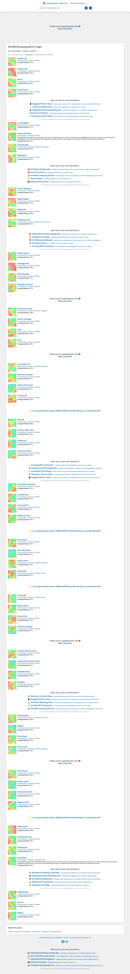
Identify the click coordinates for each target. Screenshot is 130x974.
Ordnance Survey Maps (42, 474)
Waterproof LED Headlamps (44, 468)
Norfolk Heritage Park (26, 484)
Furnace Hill (22, 395)
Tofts (19, 329)
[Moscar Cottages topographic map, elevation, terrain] (12, 322)
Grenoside (21, 595)
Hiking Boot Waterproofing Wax (46, 110)
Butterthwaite (23, 274)
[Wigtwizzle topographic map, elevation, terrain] (12, 212)
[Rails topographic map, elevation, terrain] (12, 343)
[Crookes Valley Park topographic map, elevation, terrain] (12, 433)
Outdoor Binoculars (39, 181)
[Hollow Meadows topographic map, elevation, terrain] (12, 191)
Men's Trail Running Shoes (42, 956)
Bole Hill (20, 420)
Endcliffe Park (23, 495)
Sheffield (37, 60)
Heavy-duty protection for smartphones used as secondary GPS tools (77, 104)
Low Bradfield (23, 123)
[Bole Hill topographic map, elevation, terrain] (12, 423)
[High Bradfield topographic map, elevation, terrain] (12, 202)
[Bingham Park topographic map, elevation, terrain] (12, 805)
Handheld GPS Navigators (42, 959)
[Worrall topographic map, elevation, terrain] (12, 905)
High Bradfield (23, 199)
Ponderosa (21, 441)
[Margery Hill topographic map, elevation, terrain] (12, 72)
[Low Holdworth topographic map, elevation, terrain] (12, 367)
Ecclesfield (21, 571)
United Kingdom (22, 60)
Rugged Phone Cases (42, 104)
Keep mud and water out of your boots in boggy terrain (73, 882)
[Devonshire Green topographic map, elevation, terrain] (12, 795)
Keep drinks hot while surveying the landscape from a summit (73, 471)
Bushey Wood (22, 606)
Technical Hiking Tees (42, 107)
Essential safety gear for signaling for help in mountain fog (69, 113)
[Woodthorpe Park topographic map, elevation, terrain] (12, 840)
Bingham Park (23, 802)
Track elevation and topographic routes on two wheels (74, 246)
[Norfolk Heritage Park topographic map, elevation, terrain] (12, 487)
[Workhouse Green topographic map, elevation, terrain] (12, 312)
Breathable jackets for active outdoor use (62, 962)
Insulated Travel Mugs (41, 471)
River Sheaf (22, 540)
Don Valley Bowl (23, 550)
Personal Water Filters (42, 116)
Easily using (66, 411)
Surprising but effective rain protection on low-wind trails (80, 873)
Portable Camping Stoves (42, 175)
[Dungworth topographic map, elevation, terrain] (12, 61)
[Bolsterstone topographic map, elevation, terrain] (12, 93)
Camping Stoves (39, 243)
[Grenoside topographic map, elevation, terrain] (12, 598)
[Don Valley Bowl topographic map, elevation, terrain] (12, 553)
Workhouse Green (24, 309)
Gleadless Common (25, 284)
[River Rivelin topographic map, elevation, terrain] (12, 774)
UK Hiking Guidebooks (40, 169)
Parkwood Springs (25, 627)
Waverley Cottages (25, 375)
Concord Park (23, 505)
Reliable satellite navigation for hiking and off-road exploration (77, 959)
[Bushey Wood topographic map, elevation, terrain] (12, 609)
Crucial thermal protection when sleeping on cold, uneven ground (76, 702)
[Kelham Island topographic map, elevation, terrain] (12, 256)
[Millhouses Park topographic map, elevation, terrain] (12, 519)
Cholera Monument (25, 385)
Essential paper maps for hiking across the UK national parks (74, 474)
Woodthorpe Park (24, 837)
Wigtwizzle (21, 209)
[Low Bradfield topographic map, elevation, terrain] (12, 126)
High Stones (22, 826)
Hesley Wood (22, 561)
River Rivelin (22, 771)
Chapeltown (44, 563)
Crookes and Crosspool (27, 651)
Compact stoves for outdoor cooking (61, 243)
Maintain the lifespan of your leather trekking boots (80, 110)
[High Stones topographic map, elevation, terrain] (12, 829)
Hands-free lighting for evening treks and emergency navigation (80, 468)
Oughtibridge (22, 892)
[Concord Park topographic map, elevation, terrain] (12, 508)
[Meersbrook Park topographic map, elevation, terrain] (12, 454)
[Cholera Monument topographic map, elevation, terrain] (12, 388)
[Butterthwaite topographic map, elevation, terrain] (12, 277)
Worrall (20, 902)
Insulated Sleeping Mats (41, 702)
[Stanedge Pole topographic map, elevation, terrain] (12, 267)
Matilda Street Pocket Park (28, 661)
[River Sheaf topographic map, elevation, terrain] (12, 543)
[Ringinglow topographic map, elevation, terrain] (12, 158)
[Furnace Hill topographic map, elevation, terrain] (12, 398)
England (30, 60)
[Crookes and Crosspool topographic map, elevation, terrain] (12, 654)
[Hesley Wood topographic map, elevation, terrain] (12, 564)
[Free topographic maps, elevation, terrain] (8, 51)
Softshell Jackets (38, 962)
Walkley (20, 726)
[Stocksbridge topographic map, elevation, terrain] (12, 148)
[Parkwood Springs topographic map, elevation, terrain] (12, 630)
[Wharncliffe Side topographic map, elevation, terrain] (12, 137)
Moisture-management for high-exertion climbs (70, 107)
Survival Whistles (40, 113)
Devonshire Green (24, 792)
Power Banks (36, 178)
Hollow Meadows (24, 188)
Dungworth (22, 58)
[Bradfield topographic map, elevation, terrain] (12, 685)
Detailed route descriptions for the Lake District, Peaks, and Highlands (75, 169)
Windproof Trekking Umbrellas (46, 872)
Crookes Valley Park (25, 430)
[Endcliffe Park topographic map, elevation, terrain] (12, 498)
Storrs (20, 79)
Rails (19, 340)
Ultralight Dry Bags (41, 237)
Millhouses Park (23, 516)
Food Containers (38, 172)
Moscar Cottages (24, 319)
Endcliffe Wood (23, 672)
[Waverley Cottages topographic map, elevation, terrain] (12, 378)
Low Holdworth (23, 364)
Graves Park (22, 616)
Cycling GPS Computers (43, 246)
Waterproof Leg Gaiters (43, 882)
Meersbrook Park (24, 451)
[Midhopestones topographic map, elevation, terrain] (12, 223)
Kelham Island (23, 253)
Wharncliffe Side (24, 133)
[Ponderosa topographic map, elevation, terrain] (12, 444)
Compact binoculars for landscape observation (65, 182)
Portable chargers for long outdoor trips (57, 179)
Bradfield (21, 682)
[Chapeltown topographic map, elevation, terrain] (12, 850)
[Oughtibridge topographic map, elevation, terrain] (12, 895)
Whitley (43, 573)
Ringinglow (22, 155)
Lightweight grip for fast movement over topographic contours (77, 956)
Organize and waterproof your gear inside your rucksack (70, 237)
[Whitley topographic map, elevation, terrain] (12, 916)
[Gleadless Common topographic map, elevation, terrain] (12, 287)
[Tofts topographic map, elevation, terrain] (12, 332)
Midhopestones (23, 220)
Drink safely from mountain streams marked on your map (73, 116)
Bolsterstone (22, 90)
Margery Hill (22, 69)
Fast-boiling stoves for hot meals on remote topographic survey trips (79, 175)
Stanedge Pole (23, 264)
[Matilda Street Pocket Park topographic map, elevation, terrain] (12, 664)
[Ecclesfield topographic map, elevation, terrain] (12, 574)
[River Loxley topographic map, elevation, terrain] (12, 750)
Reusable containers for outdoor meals (60, 172)
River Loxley (22, 747)
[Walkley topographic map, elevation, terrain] (12, 729)
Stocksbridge (23, 145)
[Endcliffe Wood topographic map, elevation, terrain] (12, 675)
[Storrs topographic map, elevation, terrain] (12, 82)
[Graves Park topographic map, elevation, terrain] (12, 619)
